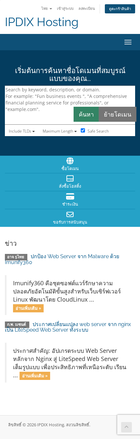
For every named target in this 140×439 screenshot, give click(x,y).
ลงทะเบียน (86, 8)
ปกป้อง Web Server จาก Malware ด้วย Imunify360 (62, 259)
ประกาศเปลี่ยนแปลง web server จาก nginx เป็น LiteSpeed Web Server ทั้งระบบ (68, 327)
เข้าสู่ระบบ (65, 8)
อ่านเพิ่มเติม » (28, 308)
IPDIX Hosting (41, 22)
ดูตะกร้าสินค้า (120, 8)
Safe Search (98, 131)
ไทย (45, 8)
